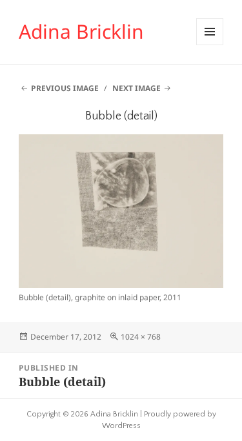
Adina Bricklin (81, 31)
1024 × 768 (141, 336)
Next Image (136, 88)
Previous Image (65, 88)
